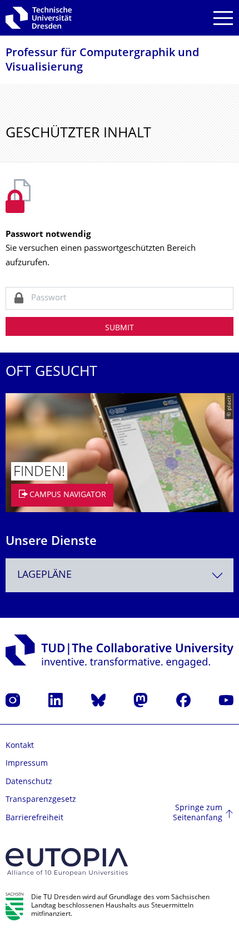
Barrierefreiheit (34, 818)
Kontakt (20, 746)
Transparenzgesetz (41, 800)
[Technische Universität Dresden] (39, 17)
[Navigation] (223, 18)
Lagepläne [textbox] (44, 575)
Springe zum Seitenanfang (197, 813)
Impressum (27, 763)
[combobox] (119, 575)
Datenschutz (29, 782)
